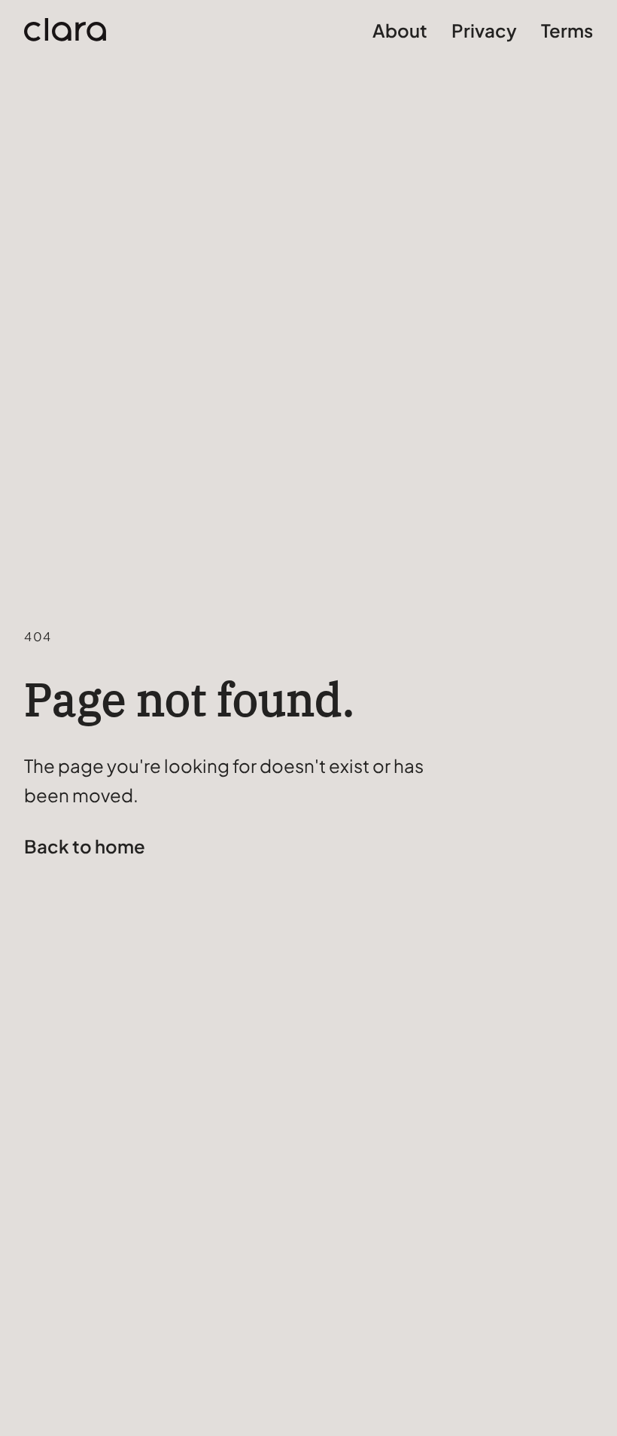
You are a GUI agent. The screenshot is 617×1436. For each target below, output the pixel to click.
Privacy (484, 30)
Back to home (84, 846)
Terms (567, 30)
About (399, 30)
